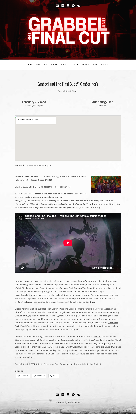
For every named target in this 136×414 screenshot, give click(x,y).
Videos (75, 65)
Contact (104, 65)
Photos (85, 65)
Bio (46, 65)
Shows (54, 65)
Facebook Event (62, 187)
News (38, 65)
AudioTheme (74, 402)
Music (65, 65)
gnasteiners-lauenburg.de (38, 165)
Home (30, 65)
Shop (94, 65)
